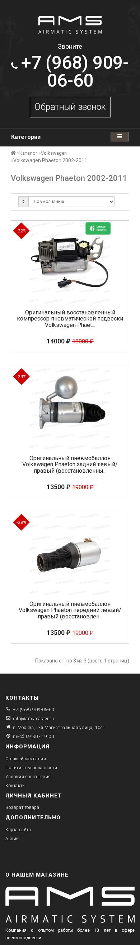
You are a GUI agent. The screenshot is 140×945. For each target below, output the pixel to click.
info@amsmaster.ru (33, 718)
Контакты (15, 785)
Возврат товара (22, 807)
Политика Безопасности (31, 767)
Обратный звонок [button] (70, 107)
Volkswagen (54, 153)
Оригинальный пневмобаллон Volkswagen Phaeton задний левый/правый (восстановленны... (70, 464)
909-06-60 (75, 71)
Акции (12, 838)
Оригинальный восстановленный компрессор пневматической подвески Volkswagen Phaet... (70, 318)
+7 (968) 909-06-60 (33, 709)
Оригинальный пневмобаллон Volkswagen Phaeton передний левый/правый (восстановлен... (70, 610)
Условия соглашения (28, 776)
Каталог (28, 153)
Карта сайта (18, 829)
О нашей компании (25, 758)
